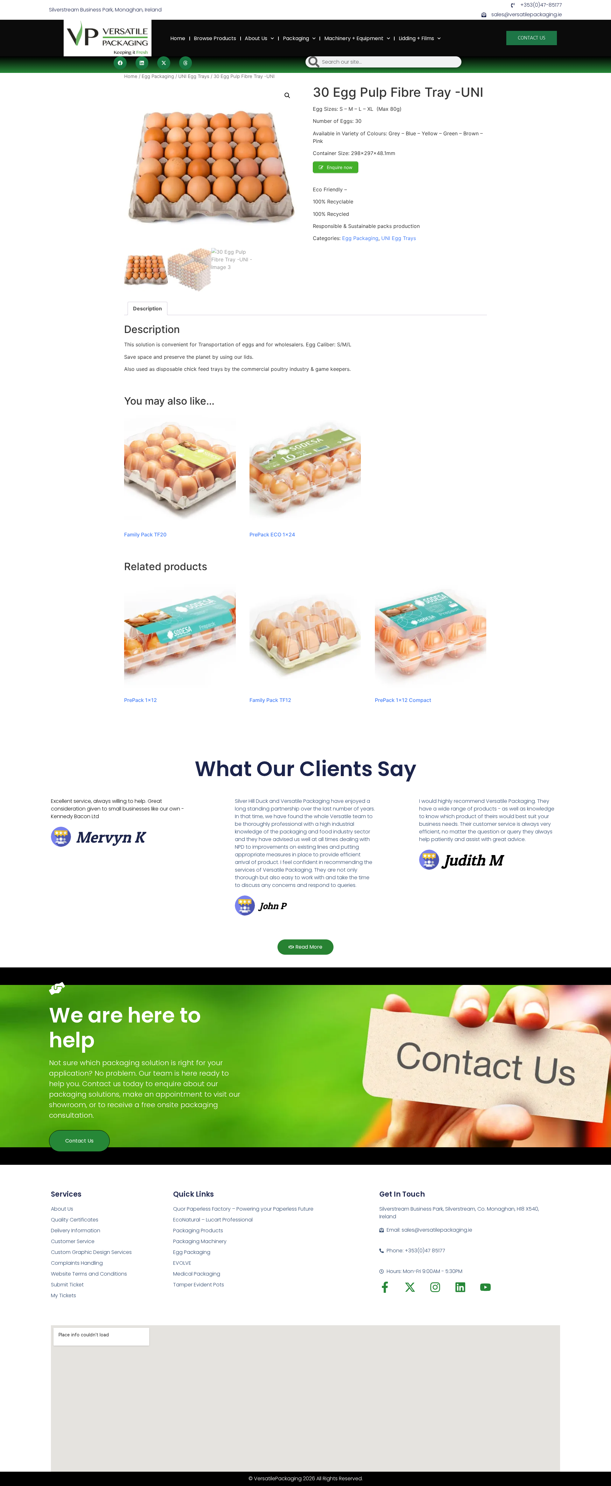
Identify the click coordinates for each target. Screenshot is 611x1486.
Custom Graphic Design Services (91, 1252)
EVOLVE (182, 1263)
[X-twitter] (410, 1287)
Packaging (296, 38)
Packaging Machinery (200, 1241)
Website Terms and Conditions (89, 1273)
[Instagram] (435, 1287)
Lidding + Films (416, 38)
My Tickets (63, 1295)
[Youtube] (485, 1287)
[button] (120, 62)
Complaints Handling (77, 1263)
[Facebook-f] (384, 1287)
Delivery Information (75, 1230)
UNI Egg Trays (193, 76)
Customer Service (73, 1241)
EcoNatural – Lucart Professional (213, 1219)
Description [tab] (147, 308)
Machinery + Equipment (353, 38)
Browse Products (215, 38)
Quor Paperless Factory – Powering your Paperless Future (243, 1209)
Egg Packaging (158, 76)
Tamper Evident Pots (198, 1284)
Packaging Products (198, 1230)
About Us (256, 38)
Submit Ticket (67, 1284)
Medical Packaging (196, 1273)
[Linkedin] (460, 1287)
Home (177, 38)
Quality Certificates (74, 1219)
